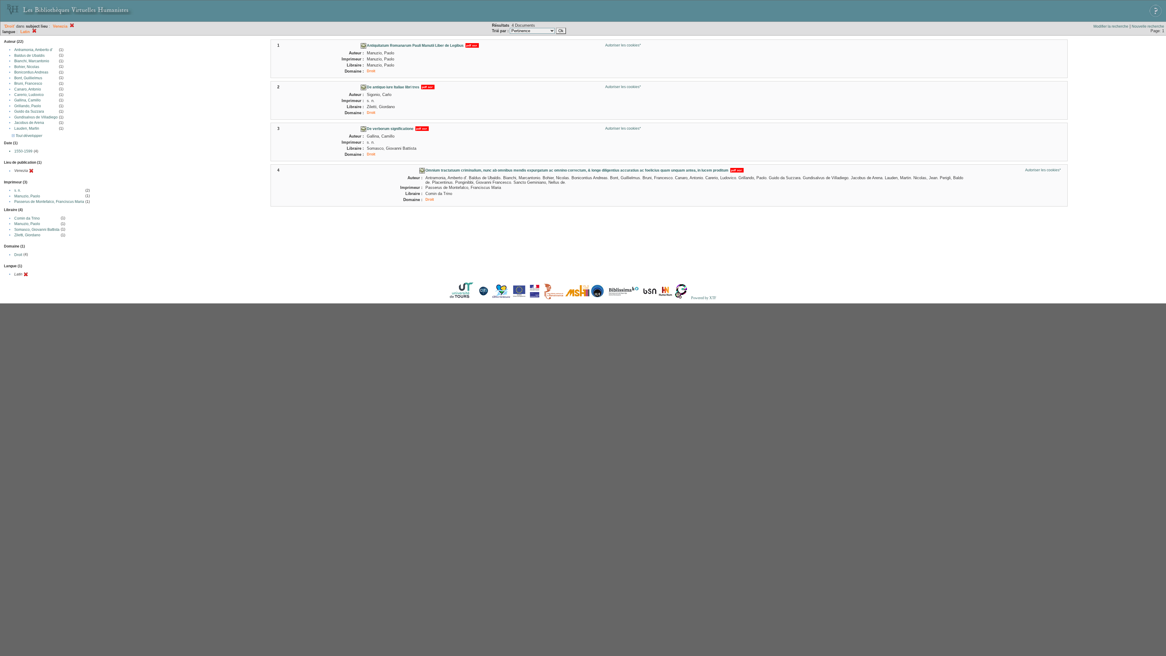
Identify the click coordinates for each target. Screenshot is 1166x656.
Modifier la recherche (1110, 26)
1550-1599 (23, 151)
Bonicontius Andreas (31, 72)
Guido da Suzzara (29, 111)
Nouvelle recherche (1148, 26)
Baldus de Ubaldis (29, 55)
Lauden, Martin (26, 128)
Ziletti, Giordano (27, 235)
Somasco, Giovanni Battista (37, 229)
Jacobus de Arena (29, 123)
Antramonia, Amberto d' (33, 50)
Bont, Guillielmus (28, 78)
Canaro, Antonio (27, 89)
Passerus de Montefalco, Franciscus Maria (49, 202)
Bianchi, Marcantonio (31, 61)
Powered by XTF (703, 298)
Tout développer (28, 136)
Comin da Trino (27, 218)
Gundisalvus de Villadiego (36, 117)
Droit (18, 255)
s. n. (17, 190)
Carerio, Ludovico (29, 95)
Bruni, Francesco (28, 83)
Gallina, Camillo (27, 100)
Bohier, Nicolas (26, 67)
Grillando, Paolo (27, 106)
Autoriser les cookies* (623, 45)
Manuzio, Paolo (27, 196)
